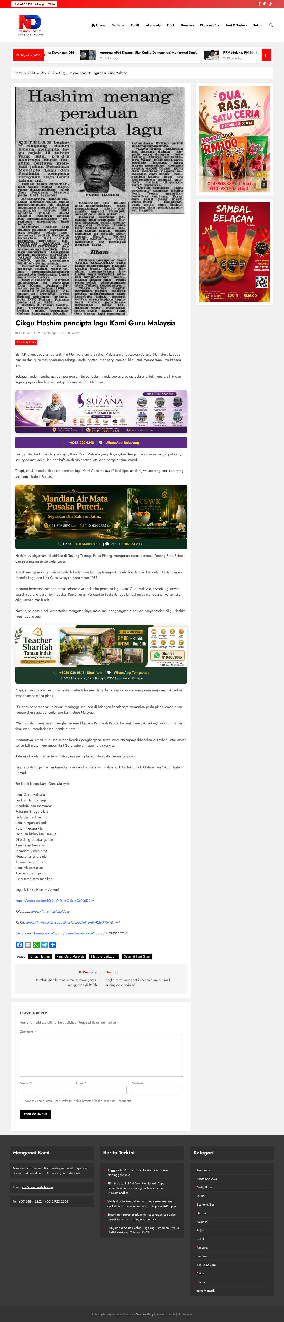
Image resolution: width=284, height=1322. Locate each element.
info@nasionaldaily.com (37, 1187)
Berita (116, 25)
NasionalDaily (144, 1314)
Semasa (202, 1256)
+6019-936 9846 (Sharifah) (81, 673)
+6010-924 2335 (131, 544)
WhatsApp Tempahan (131, 673)
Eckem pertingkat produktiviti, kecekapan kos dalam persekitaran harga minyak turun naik (142, 1216)
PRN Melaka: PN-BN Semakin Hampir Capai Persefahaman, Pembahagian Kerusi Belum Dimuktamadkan (136, 1188)
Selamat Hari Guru (137, 956)
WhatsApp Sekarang (122, 443)
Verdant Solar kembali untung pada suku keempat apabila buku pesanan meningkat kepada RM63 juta (141, 1203)
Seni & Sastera (236, 25)
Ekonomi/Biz (209, 25)
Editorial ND (27, 333)
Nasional (202, 1222)
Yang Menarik (206, 1290)
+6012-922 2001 (56, 1201)
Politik (135, 25)
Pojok (171, 25)
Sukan (257, 25)
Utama (100, 25)
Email (81, 1083)
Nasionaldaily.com (104, 956)
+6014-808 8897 (87, 544)
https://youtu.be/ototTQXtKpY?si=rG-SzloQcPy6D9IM (54, 900)
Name (25, 1083)
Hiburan (202, 1213)
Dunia (200, 1196)
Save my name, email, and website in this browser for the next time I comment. (78, 1101)
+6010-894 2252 (30, 1201)
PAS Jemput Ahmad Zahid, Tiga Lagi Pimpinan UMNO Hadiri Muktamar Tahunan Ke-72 (143, 1230)
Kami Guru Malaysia (70, 956)
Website (137, 1083)
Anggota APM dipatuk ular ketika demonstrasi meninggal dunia (88, 52)
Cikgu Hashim (40, 956)
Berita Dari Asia (207, 1179)
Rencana (187, 25)
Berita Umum (205, 1187)
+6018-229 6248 (82, 443)
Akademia (153, 25)
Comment (28, 1031)
